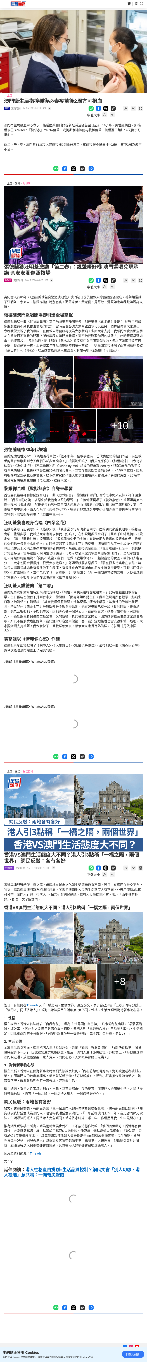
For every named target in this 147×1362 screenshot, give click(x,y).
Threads (32, 1005)
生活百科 (28, 771)
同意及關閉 (132, 1354)
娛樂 (17, 183)
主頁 (9, 95)
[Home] (18, 4)
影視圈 (26, 183)
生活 (17, 771)
